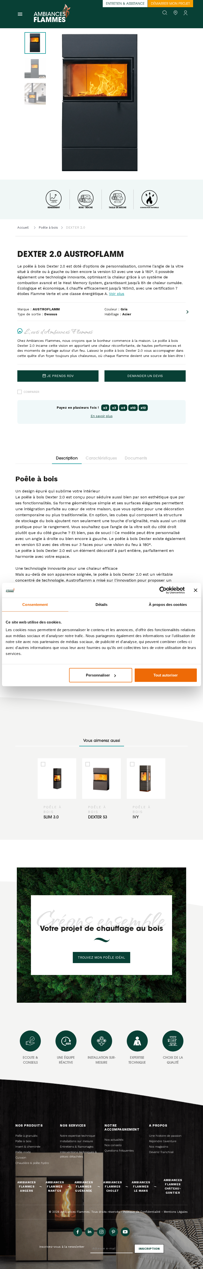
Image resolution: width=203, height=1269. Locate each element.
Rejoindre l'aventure (162, 1141)
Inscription (149, 1248)
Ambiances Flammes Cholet (112, 1186)
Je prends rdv (60, 376)
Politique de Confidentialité (141, 1212)
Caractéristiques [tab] (101, 458)
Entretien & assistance (125, 3)
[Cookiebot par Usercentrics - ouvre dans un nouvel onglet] (163, 590)
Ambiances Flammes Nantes (55, 1186)
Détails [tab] (102, 604)
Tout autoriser (165, 675)
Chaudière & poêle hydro (32, 1163)
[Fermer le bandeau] (195, 590)
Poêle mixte (23, 1152)
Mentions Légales (176, 1212)
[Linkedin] (89, 1231)
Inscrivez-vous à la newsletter (61, 1246)
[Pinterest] (113, 1231)
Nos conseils (113, 1145)
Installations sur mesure (76, 1141)
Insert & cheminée (27, 1146)
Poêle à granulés (26, 1135)
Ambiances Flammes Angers (26, 1186)
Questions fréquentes (119, 1150)
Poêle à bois (48, 227)
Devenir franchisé (161, 1152)
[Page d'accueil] (52, 14)
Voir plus (116, 294)
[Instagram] (101, 1231)
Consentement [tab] (35, 604)
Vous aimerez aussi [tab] (101, 741)
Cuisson (20, 1157)
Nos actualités (113, 1139)
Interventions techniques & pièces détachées (78, 1154)
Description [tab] (67, 458)
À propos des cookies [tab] (168, 604)
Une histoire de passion (165, 1135)
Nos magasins (158, 1146)
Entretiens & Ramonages (76, 1146)
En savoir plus (102, 416)
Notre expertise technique (77, 1135)
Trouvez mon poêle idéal (101, 957)
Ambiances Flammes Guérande (84, 1186)
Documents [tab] (136, 458)
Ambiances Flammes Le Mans (141, 1186)
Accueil (23, 227)
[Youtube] (125, 1231)
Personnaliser (98, 675)
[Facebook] (77, 1231)
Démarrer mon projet (170, 3)
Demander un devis (145, 376)
